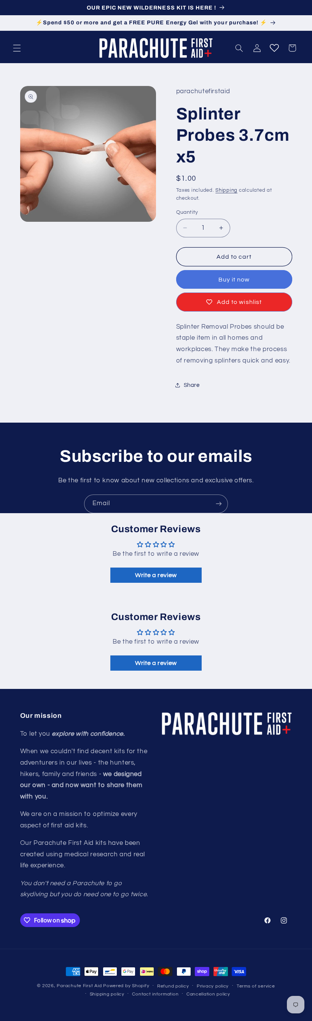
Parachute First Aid (79, 986)
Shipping (226, 190)
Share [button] (192, 385)
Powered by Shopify (126, 986)
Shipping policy (107, 994)
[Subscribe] (219, 504)
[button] (16, 48)
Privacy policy (213, 986)
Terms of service (256, 986)
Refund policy (173, 986)
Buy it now (234, 280)
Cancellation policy (208, 994)
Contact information (155, 994)
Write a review (156, 575)
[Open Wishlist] (274, 48)
